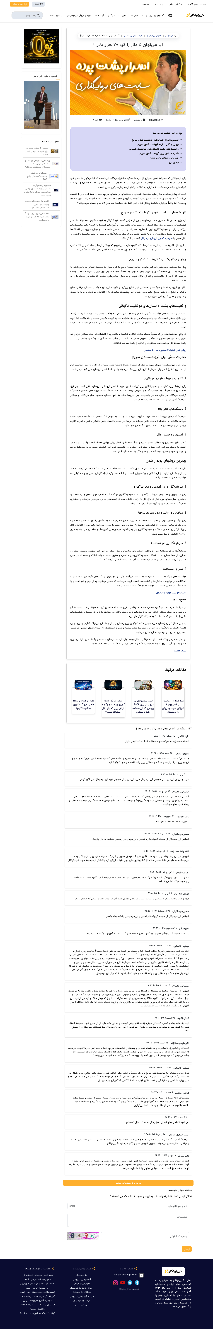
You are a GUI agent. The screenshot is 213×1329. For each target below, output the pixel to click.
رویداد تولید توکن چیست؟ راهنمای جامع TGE (37, 176)
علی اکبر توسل (82, 1305)
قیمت (101, 15)
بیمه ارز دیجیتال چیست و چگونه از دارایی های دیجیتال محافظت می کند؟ (37, 164)
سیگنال (111, 15)
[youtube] (122, 1282)
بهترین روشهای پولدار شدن (164, 158)
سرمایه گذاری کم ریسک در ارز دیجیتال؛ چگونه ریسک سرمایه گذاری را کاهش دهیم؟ (37, 1305)
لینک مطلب (180, 650)
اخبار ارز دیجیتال (82, 1283)
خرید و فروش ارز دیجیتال (79, 15)
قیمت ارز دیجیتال (81, 1300)
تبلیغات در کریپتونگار (129, 1289)
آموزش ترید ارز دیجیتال (81, 1288)
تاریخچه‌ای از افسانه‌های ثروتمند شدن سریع (155, 140)
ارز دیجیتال (81, 1275)
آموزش (37, 4)
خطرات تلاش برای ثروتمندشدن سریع (159, 153)
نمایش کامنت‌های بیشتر (128, 1183)
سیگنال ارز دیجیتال (82, 1292)
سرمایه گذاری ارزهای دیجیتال (156, 238)
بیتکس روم (57, 15)
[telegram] (130, 1282)
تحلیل (124, 15)
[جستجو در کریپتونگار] (38, 15)
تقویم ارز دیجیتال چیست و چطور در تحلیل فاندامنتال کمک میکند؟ (37, 204)
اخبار (136, 15)
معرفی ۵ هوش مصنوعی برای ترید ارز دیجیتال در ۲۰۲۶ (37, 151)
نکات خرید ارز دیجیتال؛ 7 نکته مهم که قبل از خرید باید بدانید (37, 217)
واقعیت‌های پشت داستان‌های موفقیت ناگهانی (154, 149)
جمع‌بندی (174, 162)
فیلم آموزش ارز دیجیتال (133, 35)
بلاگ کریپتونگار (175, 4)
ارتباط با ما (159, 4)
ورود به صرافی (18, 4)
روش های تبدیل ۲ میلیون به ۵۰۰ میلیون (165, 350)
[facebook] (137, 1282)
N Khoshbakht (156, 120)
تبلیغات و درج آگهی (197, 4)
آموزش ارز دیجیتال (154, 15)
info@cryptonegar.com (125, 1275)
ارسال (187, 1249)
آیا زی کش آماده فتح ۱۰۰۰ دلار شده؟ (37, 1313)
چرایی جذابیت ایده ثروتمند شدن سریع (158, 144)
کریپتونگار (169, 35)
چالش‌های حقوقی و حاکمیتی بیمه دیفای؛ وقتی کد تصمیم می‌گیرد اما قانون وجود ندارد (37, 190)
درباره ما (145, 4)
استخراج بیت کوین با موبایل (171, 592)
